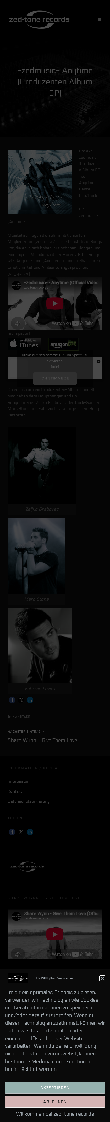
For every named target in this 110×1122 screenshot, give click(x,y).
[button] (102, 978)
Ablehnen (55, 1101)
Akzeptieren (55, 1087)
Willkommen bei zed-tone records (55, 1114)
